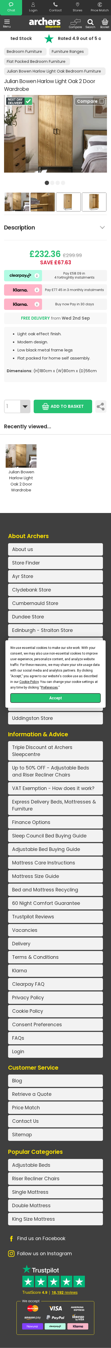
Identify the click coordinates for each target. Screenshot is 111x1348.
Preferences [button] (49, 687)
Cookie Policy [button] (29, 682)
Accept (55, 698)
